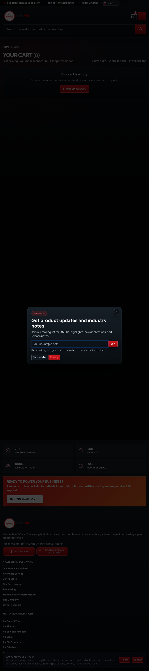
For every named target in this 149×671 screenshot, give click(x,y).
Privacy (54, 357)
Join (112, 344)
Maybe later (40, 357)
